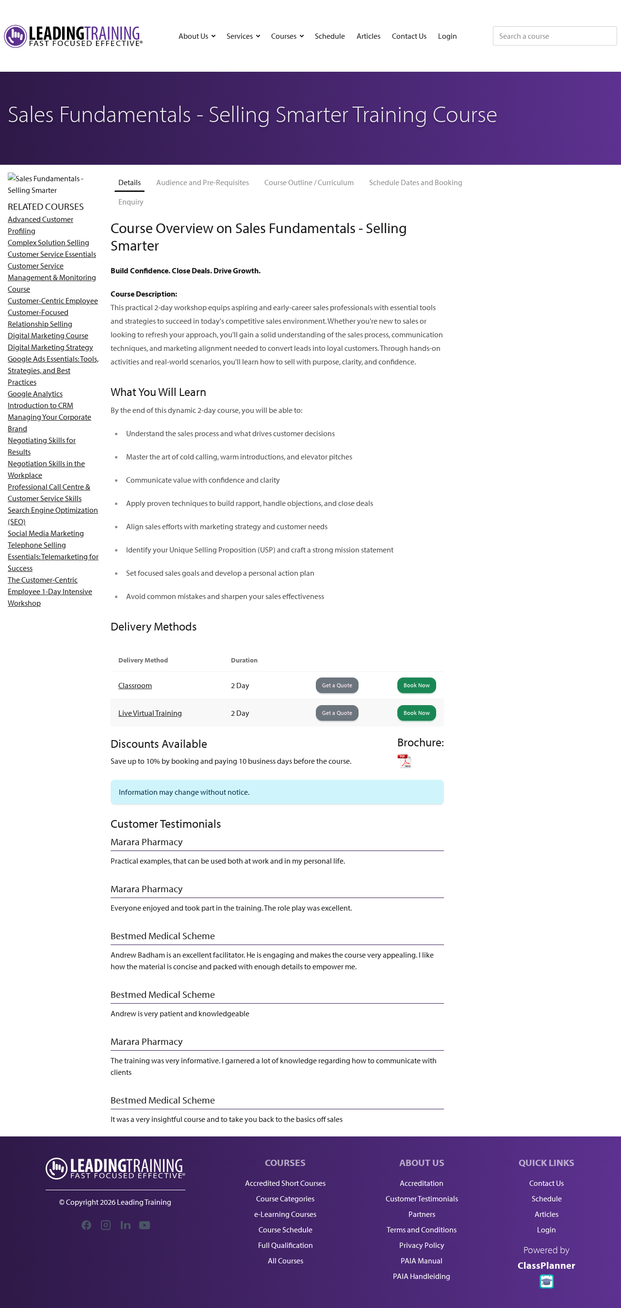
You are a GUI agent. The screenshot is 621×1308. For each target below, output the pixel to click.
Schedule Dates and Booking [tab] (415, 182)
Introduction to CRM (40, 405)
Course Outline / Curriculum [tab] (309, 182)
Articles (368, 36)
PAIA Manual (421, 1260)
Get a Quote (337, 685)
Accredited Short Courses (285, 1183)
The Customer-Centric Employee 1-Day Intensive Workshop (50, 591)
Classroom (135, 685)
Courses (283, 36)
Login (447, 36)
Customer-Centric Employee (53, 300)
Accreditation (421, 1183)
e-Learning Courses (285, 1214)
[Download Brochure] (420, 761)
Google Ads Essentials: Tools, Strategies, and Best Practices (53, 370)
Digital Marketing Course (48, 335)
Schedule (330, 36)
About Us (193, 36)
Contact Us (409, 36)
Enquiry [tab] (131, 201)
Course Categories (285, 1198)
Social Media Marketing (46, 533)
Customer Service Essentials (52, 254)
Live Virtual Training (150, 713)
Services (240, 36)
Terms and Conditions (422, 1229)
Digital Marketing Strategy (50, 347)
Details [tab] (129, 182)
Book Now (417, 685)
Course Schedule (285, 1229)
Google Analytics (35, 393)
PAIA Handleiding (421, 1276)
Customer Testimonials (422, 1198)
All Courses (285, 1260)
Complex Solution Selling (48, 242)
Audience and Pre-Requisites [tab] (202, 182)
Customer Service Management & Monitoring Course (52, 277)
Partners (422, 1214)
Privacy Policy (421, 1245)
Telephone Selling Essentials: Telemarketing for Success (53, 556)
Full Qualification (285, 1245)
